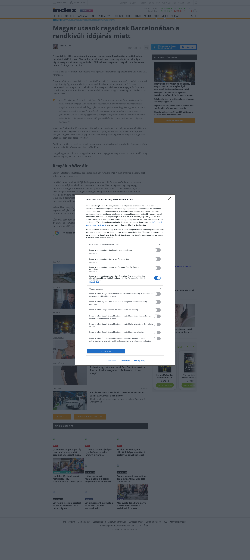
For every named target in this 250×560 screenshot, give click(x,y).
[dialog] (125, 280)
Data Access (125, 360)
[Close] (170, 199)
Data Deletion (110, 360)
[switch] (157, 250)
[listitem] (125, 244)
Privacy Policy (139, 360)
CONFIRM (106, 351)
